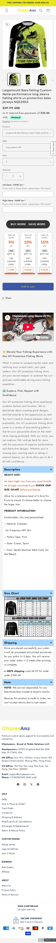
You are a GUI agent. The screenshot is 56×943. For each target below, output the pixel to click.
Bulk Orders (7, 867)
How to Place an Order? (14, 803)
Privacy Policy (9, 890)
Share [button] (8, 298)
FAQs (4, 799)
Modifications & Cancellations (17, 821)
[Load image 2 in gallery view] (28, 79)
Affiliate (5, 871)
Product (6, 126)
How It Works (8, 853)
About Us (6, 885)
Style (5, 141)
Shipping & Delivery (12, 817)
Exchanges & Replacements (15, 826)
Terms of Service (10, 894)
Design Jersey (8, 844)
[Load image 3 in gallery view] (42, 79)
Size (5, 155)
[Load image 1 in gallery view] (13, 79)
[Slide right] (52, 80)
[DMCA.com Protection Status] (47, 941)
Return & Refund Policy (13, 830)
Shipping (6, 121)
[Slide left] (3, 80)
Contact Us (7, 812)
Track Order (7, 808)
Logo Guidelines (10, 848)
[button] (6, 10)
